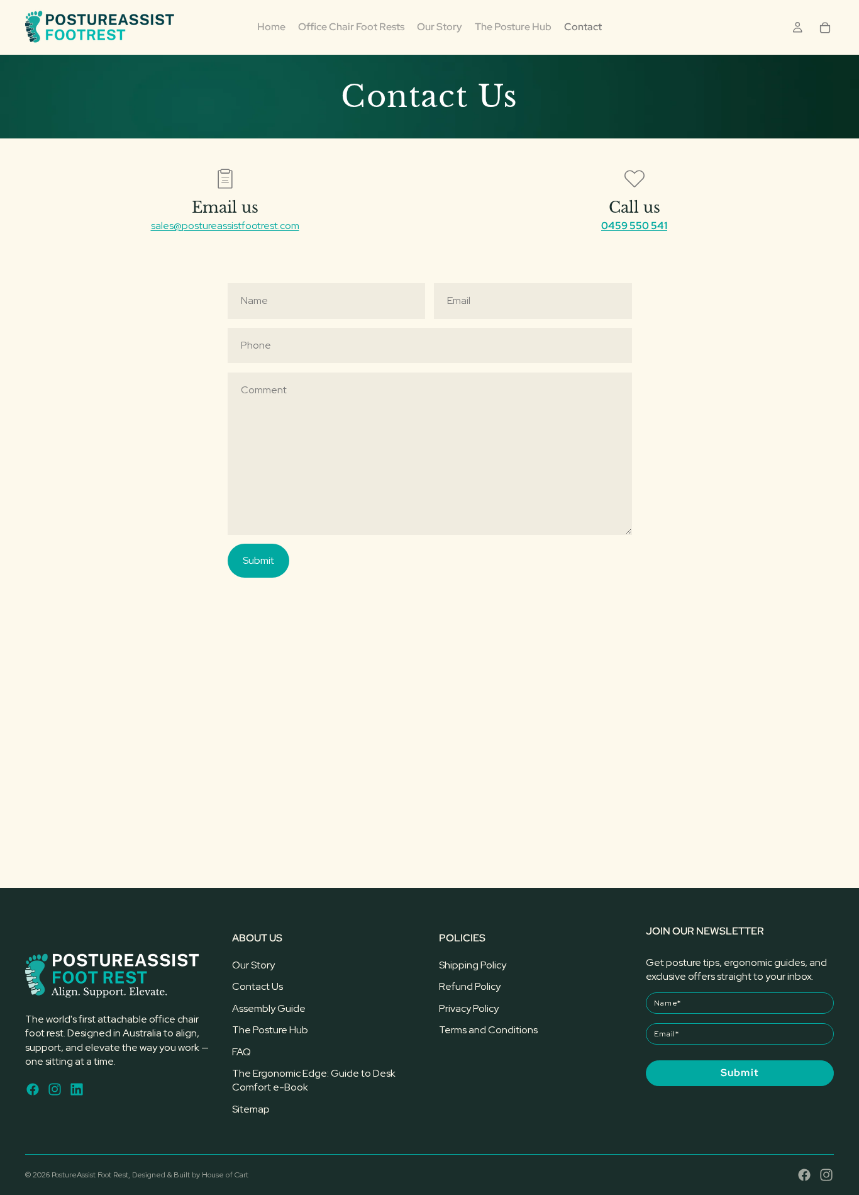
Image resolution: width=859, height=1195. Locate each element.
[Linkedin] (76, 1088)
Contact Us (257, 986)
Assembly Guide (269, 1008)
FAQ (241, 1051)
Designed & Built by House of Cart (190, 1175)
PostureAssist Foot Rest (90, 1175)
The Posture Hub (270, 1029)
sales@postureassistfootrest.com (225, 225)
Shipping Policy (472, 965)
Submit (258, 560)
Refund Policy (470, 986)
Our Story (253, 965)
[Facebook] (32, 1088)
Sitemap (251, 1109)
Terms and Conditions (488, 1029)
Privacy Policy (469, 1008)
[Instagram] (54, 1088)
